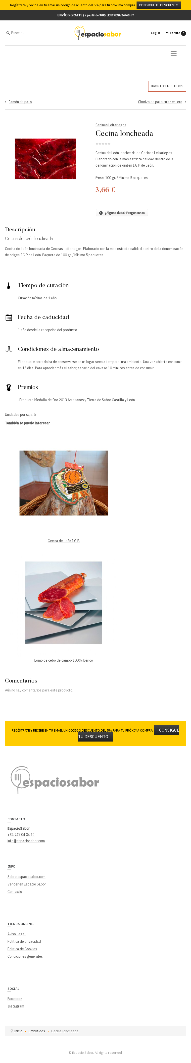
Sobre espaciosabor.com (26, 877)
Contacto (14, 891)
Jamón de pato (20, 102)
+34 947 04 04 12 (21, 834)
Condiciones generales (25, 956)
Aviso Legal (16, 934)
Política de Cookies (22, 949)
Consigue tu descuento (158, 5)
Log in (155, 33)
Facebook (14, 999)
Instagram (15, 1006)
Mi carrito (175, 33)
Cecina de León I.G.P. (64, 541)
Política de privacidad (24, 941)
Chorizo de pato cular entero (160, 102)
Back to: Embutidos (167, 86)
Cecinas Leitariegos (111, 125)
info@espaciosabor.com (26, 841)
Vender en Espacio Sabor (26, 884)
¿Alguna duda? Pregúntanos (124, 213)
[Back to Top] (179, 1022)
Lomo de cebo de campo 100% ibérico (63, 660)
